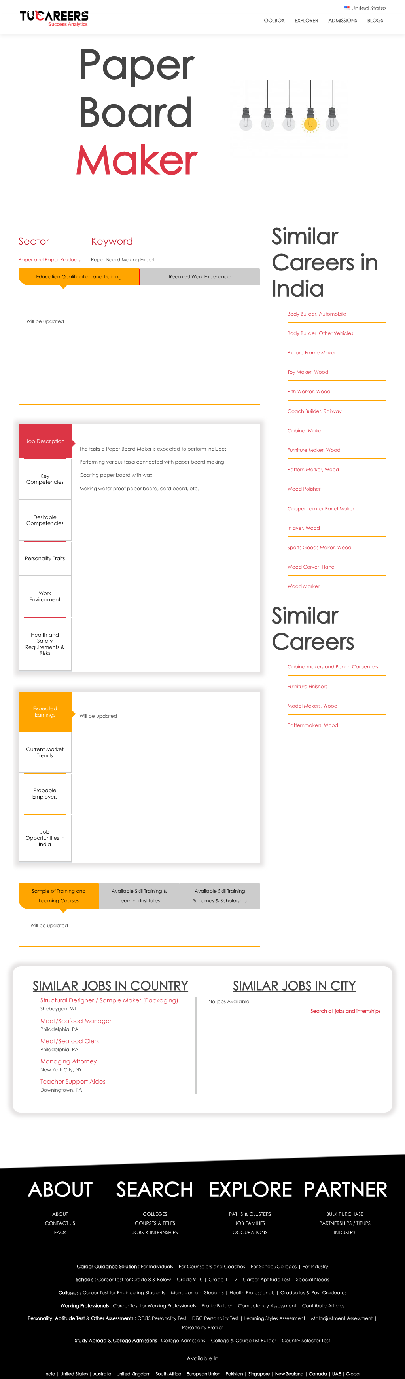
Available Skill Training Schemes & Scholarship (220, 895)
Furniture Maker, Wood (314, 450)
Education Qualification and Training (79, 277)
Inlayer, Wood (304, 528)
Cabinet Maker (305, 431)
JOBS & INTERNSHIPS (155, 1232)
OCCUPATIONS (250, 1232)
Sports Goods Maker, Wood (320, 547)
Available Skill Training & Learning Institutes (139, 895)
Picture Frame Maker (312, 353)
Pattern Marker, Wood (313, 469)
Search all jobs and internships (345, 1011)
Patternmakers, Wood (313, 725)
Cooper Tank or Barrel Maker (321, 509)
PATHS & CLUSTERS (250, 1214)
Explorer (306, 20)
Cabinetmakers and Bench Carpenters (333, 667)
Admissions (342, 20)
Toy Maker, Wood (308, 372)
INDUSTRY (345, 1232)
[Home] (54, 20)
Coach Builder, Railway (315, 411)
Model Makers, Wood (312, 706)
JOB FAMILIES (250, 1223)
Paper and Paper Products (50, 259)
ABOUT (60, 1214)
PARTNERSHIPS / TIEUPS (345, 1223)
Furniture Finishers (307, 686)
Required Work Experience (200, 277)
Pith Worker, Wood (309, 391)
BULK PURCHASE (344, 1214)
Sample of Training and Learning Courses (59, 895)
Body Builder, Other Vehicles (320, 333)
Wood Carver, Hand (311, 567)
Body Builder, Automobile (317, 314)
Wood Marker (303, 586)
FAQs (60, 1232)
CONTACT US (60, 1223)
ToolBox (273, 20)
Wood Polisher (304, 489)
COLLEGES (155, 1214)
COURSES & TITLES (155, 1223)
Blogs (375, 20)
